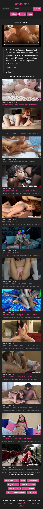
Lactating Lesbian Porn (16, 492)
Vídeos (14, 14)
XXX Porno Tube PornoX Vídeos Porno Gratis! (21, 503)
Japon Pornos (28, 489)
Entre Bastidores (11, 481)
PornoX (21, 3)
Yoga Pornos (13, 485)
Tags (30, 14)
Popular (22, 14)
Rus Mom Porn (15, 489)
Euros (23, 481)
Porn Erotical (33, 481)
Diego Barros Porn (28, 485)
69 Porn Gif (31, 492)
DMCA (21, 506)
